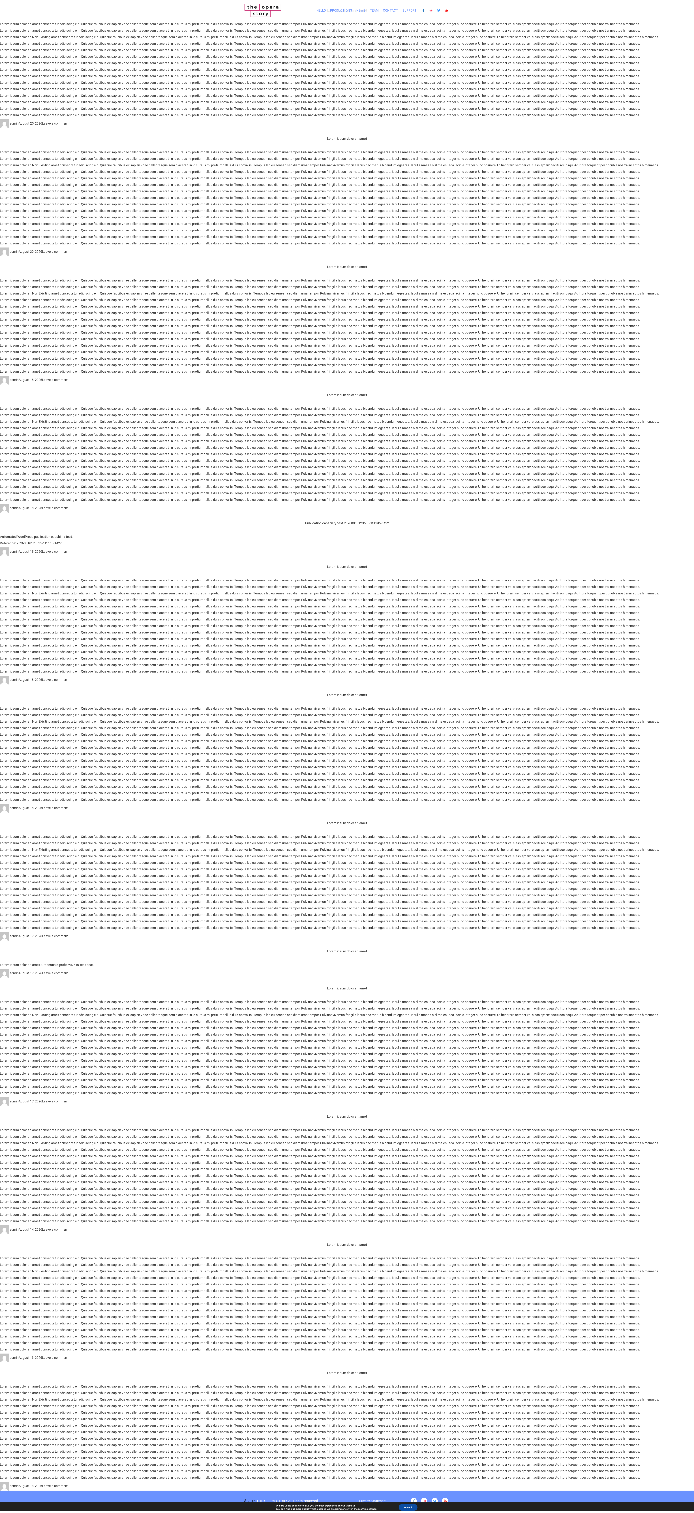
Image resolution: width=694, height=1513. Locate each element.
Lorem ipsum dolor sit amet (347, 138)
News (360, 10)
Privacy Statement (373, 1501)
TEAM (374, 10)
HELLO (321, 10)
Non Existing (41, 37)
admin (14, 123)
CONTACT (390, 10)
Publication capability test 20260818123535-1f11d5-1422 (347, 523)
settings (371, 1509)
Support (409, 10)
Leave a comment (55, 123)
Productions (341, 10)
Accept (408, 1507)
